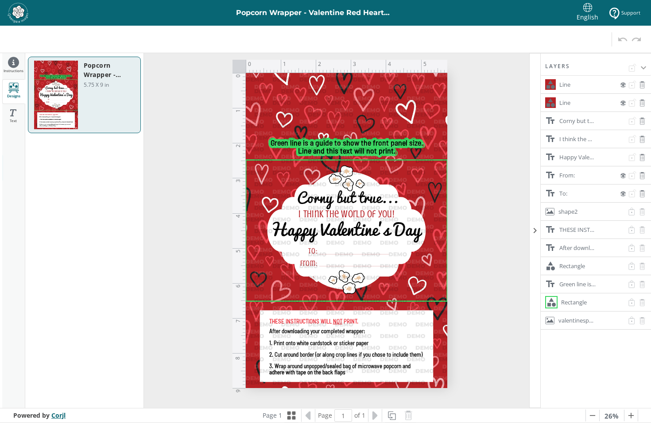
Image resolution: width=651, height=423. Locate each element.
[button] (596, 69)
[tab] (13, 66)
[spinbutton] (343, 415)
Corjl (58, 415)
